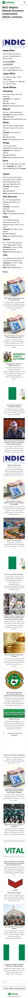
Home (6, 988)
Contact (17, 988)
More (23, 988)
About (11, 988)
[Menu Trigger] (24, 2)
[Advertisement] (14, 26)
